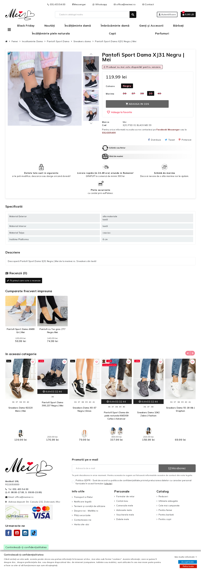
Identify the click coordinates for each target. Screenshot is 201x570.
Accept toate (187, 562)
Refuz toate (188, 566)
